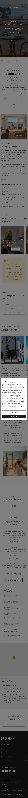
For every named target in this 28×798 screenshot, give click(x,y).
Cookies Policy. (15, 407)
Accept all (14, 416)
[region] (14, 399)
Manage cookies (14, 412)
